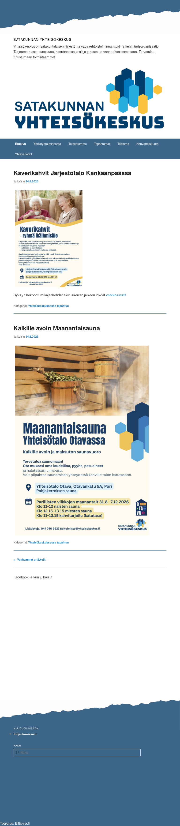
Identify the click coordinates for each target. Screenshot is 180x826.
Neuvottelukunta (147, 143)
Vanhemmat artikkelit (29, 559)
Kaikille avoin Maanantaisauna (57, 328)
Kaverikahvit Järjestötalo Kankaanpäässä (72, 172)
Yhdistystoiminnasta (47, 143)
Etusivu (20, 143)
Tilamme (123, 143)
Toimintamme (77, 143)
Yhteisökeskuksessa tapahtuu (48, 306)
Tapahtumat (102, 143)
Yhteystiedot (23, 154)
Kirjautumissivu (25, 734)
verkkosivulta (116, 294)
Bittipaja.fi (22, 823)
